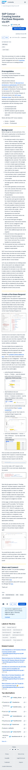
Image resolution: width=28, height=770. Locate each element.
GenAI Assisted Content (17, 635)
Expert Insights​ (6, 49)
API (3, 594)
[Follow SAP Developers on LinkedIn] (18, 749)
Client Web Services (10, 594)
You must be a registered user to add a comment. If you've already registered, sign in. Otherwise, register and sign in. (13, 611)
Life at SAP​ (12, 637)
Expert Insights (16, 632)
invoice (21, 594)
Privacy (7, 754)
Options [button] (13, 31)
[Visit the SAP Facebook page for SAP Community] (10, 749)
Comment (7, 617)
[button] (3, 37)
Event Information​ (6, 632)
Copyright (7, 758)
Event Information (17, 629)
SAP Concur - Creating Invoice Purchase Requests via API (13, 18)
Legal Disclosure (21, 758)
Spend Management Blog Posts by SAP (11, 5)
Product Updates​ (16, 640)
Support (21, 762)
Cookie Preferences (7, 766)
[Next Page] (15, 642)
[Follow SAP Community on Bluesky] (12, 749)
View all (4, 741)
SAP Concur (4, 44)
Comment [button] (22, 604)
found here (22, 60)
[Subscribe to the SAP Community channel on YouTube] (15, 749)
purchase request (6, 598)
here (10, 579)
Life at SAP (4, 637)
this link (6, 89)
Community (11, 2)
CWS (17, 594)
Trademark (7, 762)
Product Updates (5, 640)
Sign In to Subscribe (19, 28)
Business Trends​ (5, 629)
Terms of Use (21, 754)
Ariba (3, 627)
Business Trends (10, 627)
